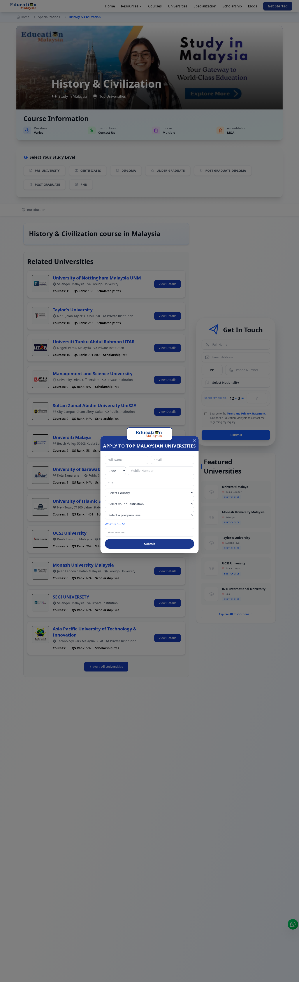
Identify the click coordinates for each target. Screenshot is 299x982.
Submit (149, 544)
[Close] (194, 440)
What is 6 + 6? (115, 524)
